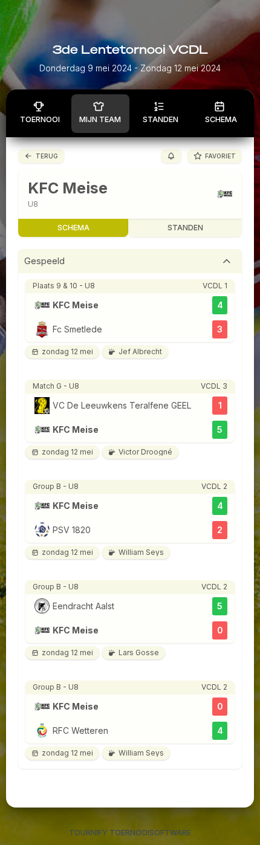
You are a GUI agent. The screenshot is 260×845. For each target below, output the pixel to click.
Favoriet (220, 156)
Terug (47, 156)
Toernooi (40, 119)
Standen (160, 119)
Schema (221, 119)
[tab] (130, 261)
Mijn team (100, 119)
